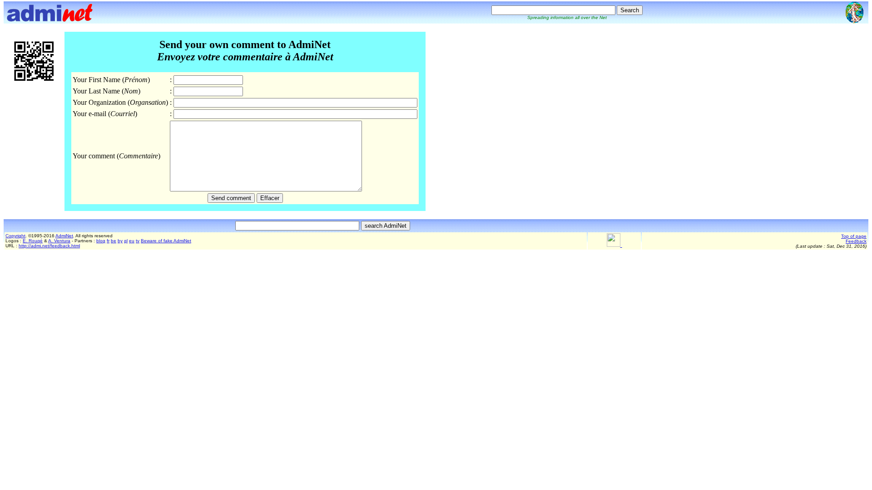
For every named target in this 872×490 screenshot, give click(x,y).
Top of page (854, 236)
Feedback (856, 241)
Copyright (15, 235)
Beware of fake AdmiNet (166, 240)
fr (108, 240)
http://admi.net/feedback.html (49, 245)
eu (131, 240)
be (113, 240)
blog (100, 240)
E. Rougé (33, 240)
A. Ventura (59, 240)
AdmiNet (64, 235)
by (120, 240)
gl (126, 240)
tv (137, 240)
